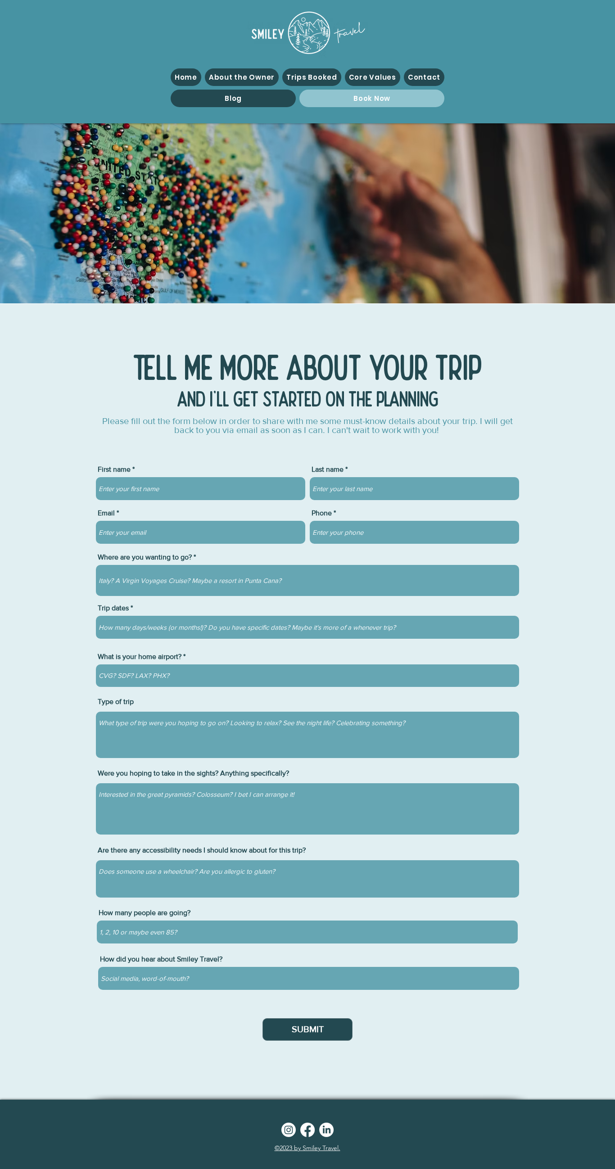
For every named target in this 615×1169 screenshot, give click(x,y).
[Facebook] (307, 1130)
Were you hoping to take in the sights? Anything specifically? (193, 773)
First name (114, 469)
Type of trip (116, 701)
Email (106, 513)
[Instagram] (288, 1130)
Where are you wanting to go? (145, 557)
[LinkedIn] (326, 1130)
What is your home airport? (139, 656)
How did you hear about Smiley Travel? (161, 959)
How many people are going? (144, 912)
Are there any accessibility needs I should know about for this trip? (202, 850)
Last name (328, 469)
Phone (322, 513)
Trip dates (113, 608)
